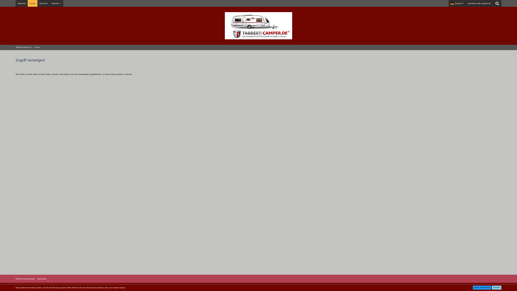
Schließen (496, 287)
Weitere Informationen (482, 287)
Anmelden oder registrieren (479, 3)
